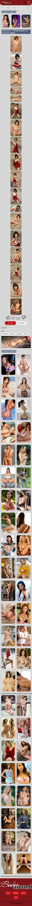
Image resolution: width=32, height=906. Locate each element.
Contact (23, 893)
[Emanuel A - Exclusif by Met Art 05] (16, 111)
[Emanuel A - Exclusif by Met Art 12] (16, 221)
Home (8, 893)
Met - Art (11, 327)
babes (14, 7)
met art (12, 333)
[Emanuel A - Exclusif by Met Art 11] (16, 209)
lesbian (8, 7)
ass (24, 7)
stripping (19, 333)
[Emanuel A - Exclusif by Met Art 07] (16, 145)
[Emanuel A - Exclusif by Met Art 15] (16, 272)
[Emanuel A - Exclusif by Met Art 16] (16, 289)
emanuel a (5, 333)
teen (19, 7)
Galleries (15, 893)
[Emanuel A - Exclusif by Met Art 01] (16, 61)
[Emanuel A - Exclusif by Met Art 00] (16, 44)
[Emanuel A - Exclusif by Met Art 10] (16, 196)
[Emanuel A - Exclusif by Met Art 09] (16, 179)
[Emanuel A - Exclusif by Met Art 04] (16, 99)
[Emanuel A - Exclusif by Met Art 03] (16, 91)
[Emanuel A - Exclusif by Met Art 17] (16, 306)
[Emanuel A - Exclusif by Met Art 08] (16, 162)
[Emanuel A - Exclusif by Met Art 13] (16, 238)
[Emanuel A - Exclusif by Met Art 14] (16, 255)
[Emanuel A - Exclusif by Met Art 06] (16, 128)
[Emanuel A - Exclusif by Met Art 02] (16, 78)
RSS (16, 897)
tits (3, 7)
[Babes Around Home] (6, 2)
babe (25, 333)
